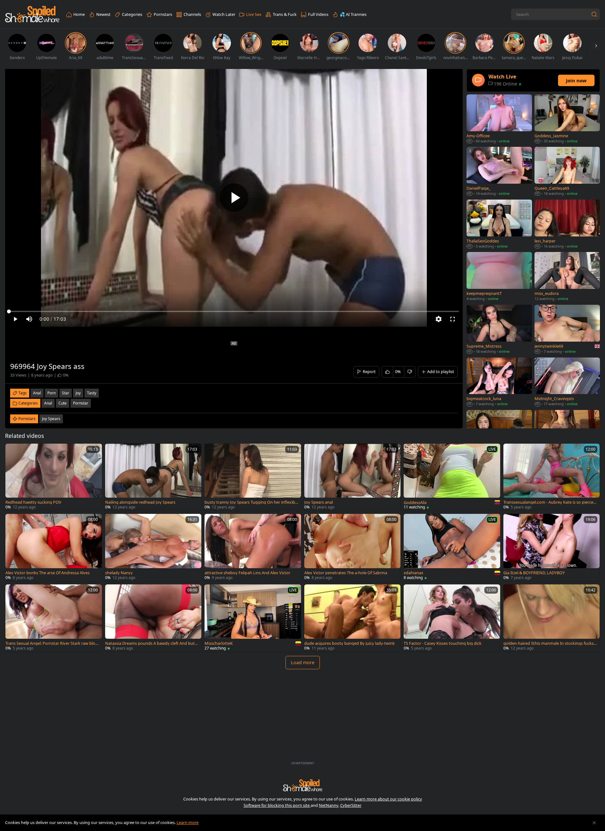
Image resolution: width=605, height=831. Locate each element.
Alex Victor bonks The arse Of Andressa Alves (47, 573)
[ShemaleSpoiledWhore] (32, 14)
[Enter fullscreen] (452, 319)
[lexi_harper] (567, 224)
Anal (48, 403)
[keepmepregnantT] (499, 277)
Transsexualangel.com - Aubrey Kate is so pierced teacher (549, 502)
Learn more (187, 822)
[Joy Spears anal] (352, 477)
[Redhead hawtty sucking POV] (53, 477)
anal (37, 393)
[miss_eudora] (567, 277)
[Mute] (29, 319)
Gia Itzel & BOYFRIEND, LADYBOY (534, 573)
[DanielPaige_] (499, 172)
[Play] (234, 197)
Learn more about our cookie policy (388, 799)
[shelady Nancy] (153, 547)
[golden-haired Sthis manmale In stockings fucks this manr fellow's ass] (551, 618)
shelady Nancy (119, 573)
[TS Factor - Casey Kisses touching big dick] (452, 618)
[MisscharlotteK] (253, 618)
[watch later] (13, 451)
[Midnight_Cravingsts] (567, 382)
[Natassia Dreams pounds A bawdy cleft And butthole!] (153, 618)
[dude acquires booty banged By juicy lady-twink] (352, 618)
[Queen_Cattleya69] (567, 172)
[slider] (234, 311)
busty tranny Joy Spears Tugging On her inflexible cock (251, 502)
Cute (62, 403)
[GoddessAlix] (452, 477)
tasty (91, 393)
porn (51, 393)
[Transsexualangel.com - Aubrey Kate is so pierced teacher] (551, 477)
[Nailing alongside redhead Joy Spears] (153, 477)
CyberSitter (350, 805)
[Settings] (438, 319)
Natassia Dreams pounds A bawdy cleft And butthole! (152, 643)
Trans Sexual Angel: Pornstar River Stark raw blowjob (51, 643)
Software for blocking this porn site (277, 805)
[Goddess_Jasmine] (567, 119)
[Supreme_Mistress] (499, 330)
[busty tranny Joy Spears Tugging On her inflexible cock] (253, 477)
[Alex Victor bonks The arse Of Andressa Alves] (53, 547)
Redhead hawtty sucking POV (33, 502)
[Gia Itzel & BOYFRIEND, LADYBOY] (551, 547)
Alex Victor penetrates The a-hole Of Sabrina (345, 573)
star (65, 393)
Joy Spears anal (318, 502)
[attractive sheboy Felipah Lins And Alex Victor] (253, 547)
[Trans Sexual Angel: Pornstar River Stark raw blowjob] (53, 618)
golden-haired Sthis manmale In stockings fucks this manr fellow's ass (549, 643)
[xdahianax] (452, 547)
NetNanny (328, 805)
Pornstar (80, 403)
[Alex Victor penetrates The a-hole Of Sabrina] (352, 547)
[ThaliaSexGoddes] (499, 224)
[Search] (594, 14)
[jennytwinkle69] (567, 330)
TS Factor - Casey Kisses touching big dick (442, 643)
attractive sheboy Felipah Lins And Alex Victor (247, 573)
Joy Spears (51, 418)
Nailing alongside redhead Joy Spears (140, 502)
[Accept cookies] (594, 822)
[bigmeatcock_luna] (499, 382)
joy (78, 393)
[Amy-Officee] (499, 119)
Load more (302, 662)
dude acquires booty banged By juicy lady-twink (349, 643)
